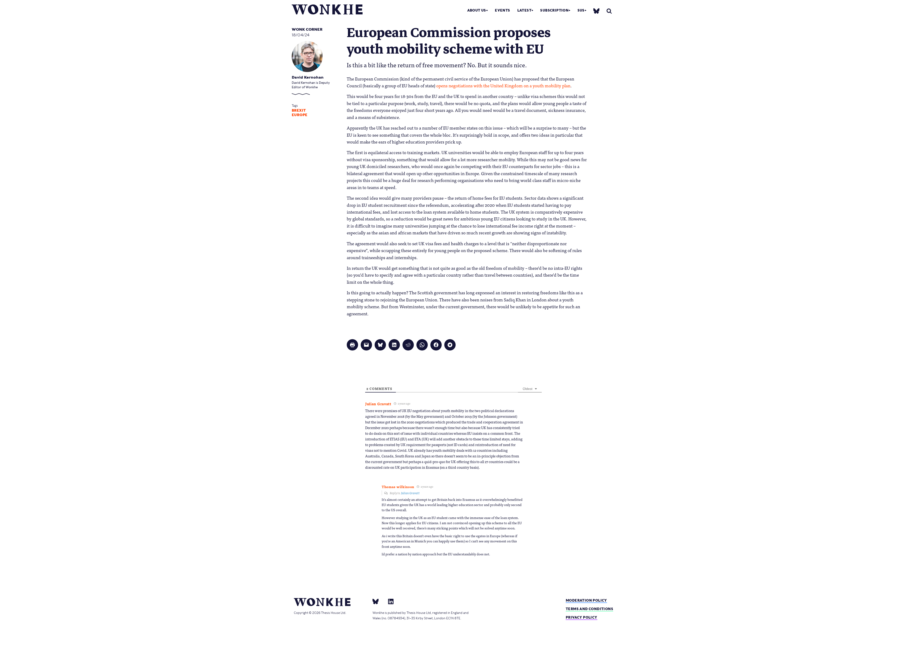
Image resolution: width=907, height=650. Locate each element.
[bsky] (596, 11)
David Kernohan (308, 77)
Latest (524, 10)
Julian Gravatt (410, 492)
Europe (299, 115)
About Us (476, 10)
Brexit (299, 110)
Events (502, 10)
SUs (581, 10)
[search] (609, 11)
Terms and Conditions (589, 609)
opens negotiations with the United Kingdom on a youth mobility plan (503, 85)
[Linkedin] (389, 601)
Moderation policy (586, 600)
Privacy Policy (581, 617)
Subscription (554, 10)
